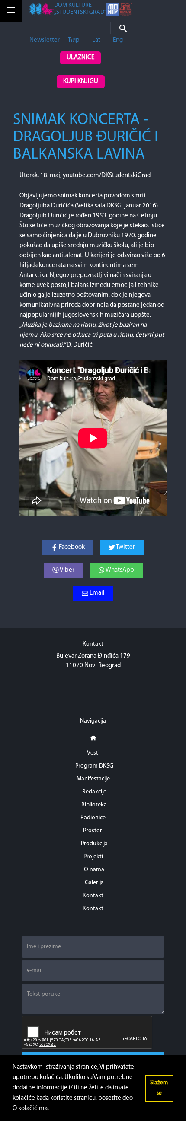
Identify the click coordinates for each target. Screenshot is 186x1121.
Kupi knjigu (80, 81)
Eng (118, 40)
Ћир (74, 40)
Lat (96, 40)
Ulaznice (80, 57)
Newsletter (44, 40)
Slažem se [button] (159, 1088)
